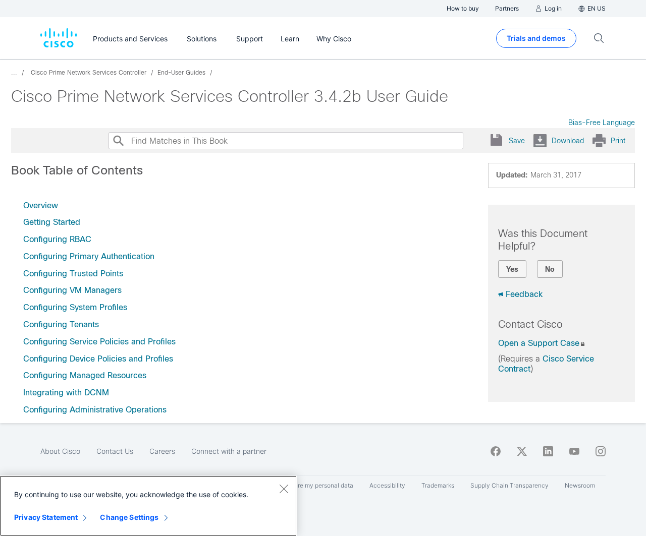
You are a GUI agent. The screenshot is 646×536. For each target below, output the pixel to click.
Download (568, 141)
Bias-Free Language (601, 122)
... (14, 72)
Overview (40, 205)
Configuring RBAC (57, 239)
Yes (512, 269)
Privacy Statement (46, 517)
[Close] (284, 489)
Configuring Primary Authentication (88, 256)
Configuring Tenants (61, 324)
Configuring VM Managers (72, 290)
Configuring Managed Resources (84, 375)
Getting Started (51, 222)
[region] (148, 505)
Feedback (524, 294)
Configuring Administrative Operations (95, 409)
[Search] (118, 140)
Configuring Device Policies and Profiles (98, 358)
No (550, 269)
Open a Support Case (538, 343)
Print (618, 141)
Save (517, 141)
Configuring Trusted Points (73, 273)
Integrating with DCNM (66, 392)
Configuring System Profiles (75, 307)
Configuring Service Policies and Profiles (99, 341)
